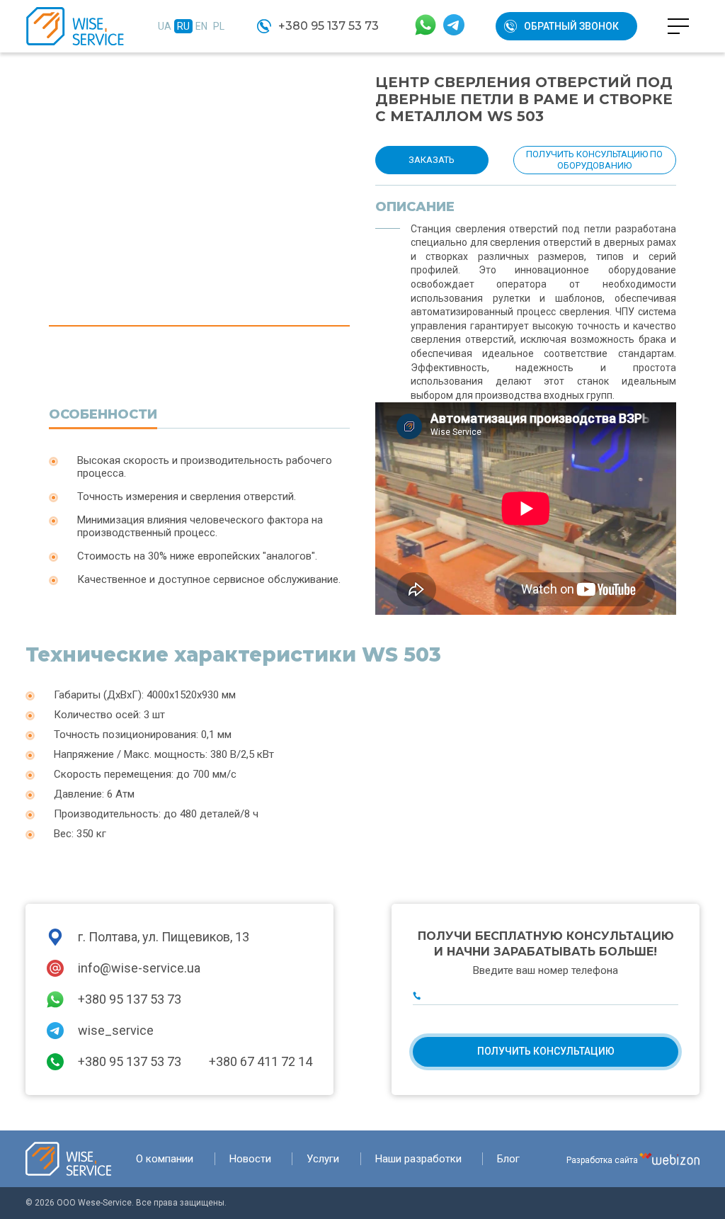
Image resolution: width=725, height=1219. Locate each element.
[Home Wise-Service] (68, 1159)
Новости (250, 1158)
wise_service (116, 1030)
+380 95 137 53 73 (328, 26)
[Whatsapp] (425, 26)
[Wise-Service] (75, 26)
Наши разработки (418, 1158)
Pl (218, 26)
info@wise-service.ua (139, 967)
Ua (164, 26)
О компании (164, 1158)
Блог (508, 1158)
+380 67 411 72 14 (260, 1061)
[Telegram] (453, 26)
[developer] (669, 1159)
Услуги (323, 1158)
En (201, 26)
